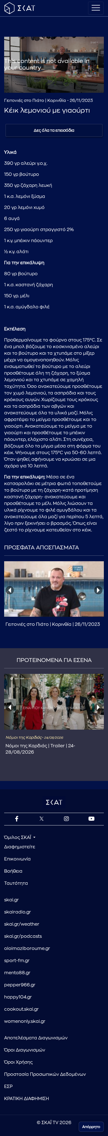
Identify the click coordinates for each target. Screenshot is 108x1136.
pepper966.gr (19, 985)
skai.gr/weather (21, 924)
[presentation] (10, 590)
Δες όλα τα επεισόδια (54, 130)
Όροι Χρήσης (18, 1062)
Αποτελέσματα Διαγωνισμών (36, 1038)
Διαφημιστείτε (19, 847)
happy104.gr (18, 997)
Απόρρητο (91, 1127)
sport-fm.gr (17, 960)
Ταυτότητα (16, 883)
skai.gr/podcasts (23, 936)
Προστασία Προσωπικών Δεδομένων (45, 1074)
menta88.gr (17, 973)
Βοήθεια (13, 871)
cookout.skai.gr (21, 1009)
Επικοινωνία (17, 859)
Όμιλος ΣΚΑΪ (18, 837)
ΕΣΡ (8, 1086)
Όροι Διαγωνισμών (24, 1050)
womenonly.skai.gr (24, 1021)
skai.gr (11, 900)
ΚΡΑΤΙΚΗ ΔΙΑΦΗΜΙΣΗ (26, 1099)
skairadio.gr (17, 912)
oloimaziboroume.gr (27, 948)
